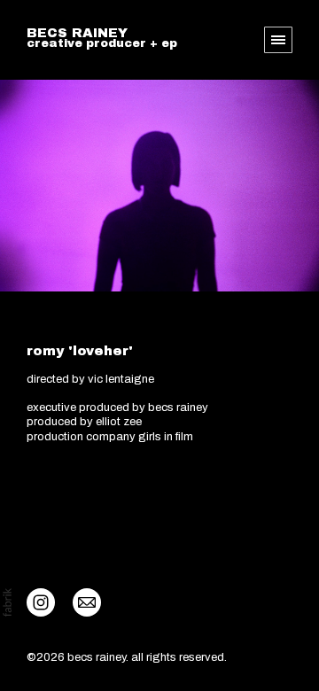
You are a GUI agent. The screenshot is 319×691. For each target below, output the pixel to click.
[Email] (87, 601)
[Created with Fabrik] (7, 602)
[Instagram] (41, 601)
